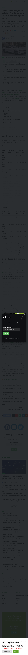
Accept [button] (16, 651)
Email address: (7, 327)
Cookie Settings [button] (7, 651)
